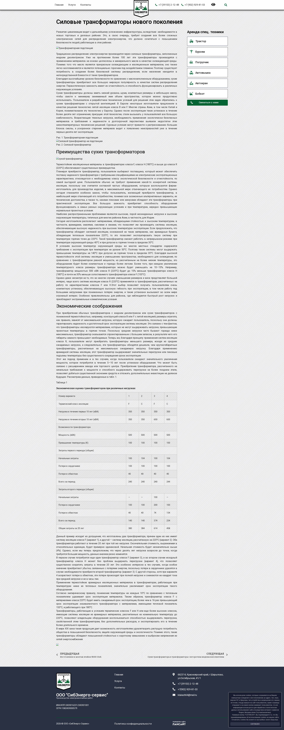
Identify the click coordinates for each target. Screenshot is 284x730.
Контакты (85, 4)
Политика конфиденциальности (133, 723)
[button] (225, 5)
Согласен (255, 724)
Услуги (72, 4)
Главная (59, 4)
